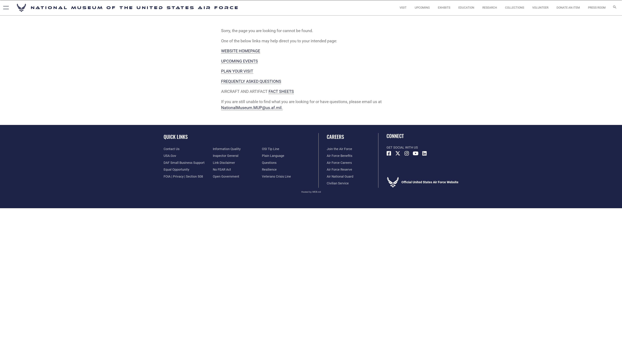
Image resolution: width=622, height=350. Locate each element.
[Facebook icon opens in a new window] (388, 153)
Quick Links (176, 136)
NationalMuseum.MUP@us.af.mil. (252, 107)
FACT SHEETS (281, 91)
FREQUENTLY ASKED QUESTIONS (251, 81)
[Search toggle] (614, 7)
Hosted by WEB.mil (311, 192)
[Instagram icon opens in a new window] (406, 153)
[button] (5, 7)
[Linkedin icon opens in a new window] (424, 153)
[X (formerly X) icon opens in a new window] (397, 153)
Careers (335, 136)
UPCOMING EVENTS (239, 61)
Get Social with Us (402, 147)
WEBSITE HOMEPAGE (240, 51)
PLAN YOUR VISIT (237, 71)
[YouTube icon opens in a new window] (415, 153)
